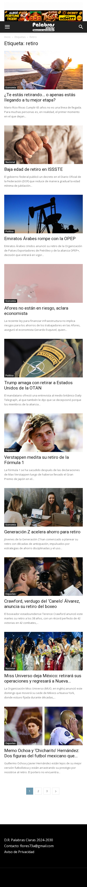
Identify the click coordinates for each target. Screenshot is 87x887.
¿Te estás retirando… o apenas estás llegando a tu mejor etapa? (39, 97)
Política (9, 231)
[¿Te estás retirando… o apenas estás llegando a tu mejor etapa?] (43, 70)
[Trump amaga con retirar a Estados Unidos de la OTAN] (43, 358)
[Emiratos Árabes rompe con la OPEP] (43, 214)
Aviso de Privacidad (19, 851)
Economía (10, 87)
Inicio (7, 37)
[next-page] (55, 791)
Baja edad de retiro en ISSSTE (33, 169)
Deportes (10, 450)
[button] (7, 27)
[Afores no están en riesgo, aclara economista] (43, 283)
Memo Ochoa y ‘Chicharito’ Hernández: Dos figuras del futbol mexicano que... (41, 753)
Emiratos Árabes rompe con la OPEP (40, 238)
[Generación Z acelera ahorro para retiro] (43, 507)
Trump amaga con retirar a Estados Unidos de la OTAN (38, 385)
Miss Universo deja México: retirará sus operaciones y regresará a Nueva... (42, 678)
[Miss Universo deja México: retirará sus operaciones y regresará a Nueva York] (43, 651)
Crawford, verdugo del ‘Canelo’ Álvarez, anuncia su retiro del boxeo (42, 604)
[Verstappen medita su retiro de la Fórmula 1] (43, 432)
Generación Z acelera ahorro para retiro (42, 531)
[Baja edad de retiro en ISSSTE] (43, 144)
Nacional (10, 162)
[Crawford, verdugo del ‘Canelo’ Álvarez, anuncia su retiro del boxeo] (43, 576)
